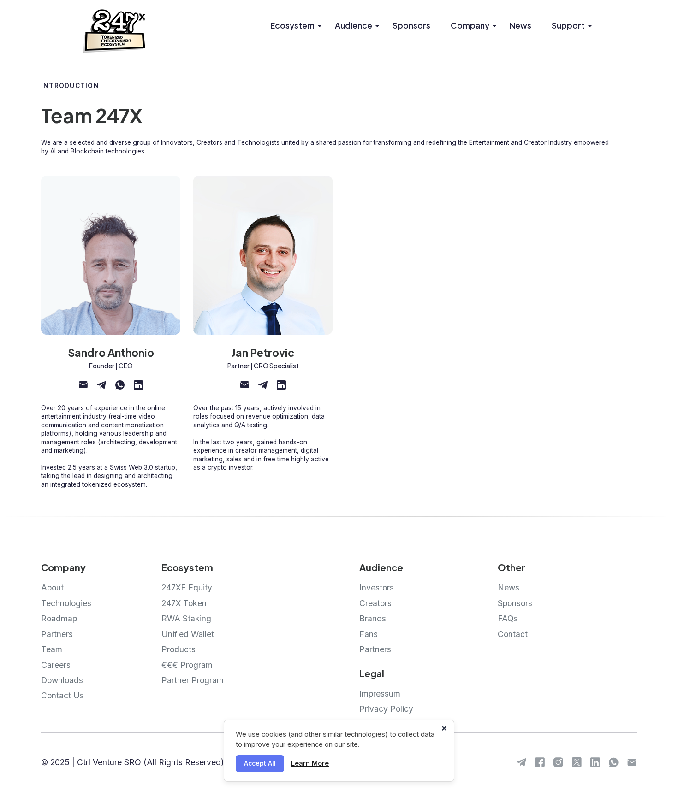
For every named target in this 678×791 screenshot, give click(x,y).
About (52, 587)
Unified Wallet (187, 634)
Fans (368, 634)
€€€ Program (187, 665)
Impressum (379, 693)
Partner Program (192, 680)
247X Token (184, 603)
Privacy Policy (386, 709)
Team (51, 649)
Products (178, 649)
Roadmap (59, 618)
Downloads (62, 680)
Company (470, 25)
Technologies (66, 603)
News (520, 25)
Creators (375, 603)
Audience (353, 25)
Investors (376, 587)
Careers (56, 665)
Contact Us (62, 695)
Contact (513, 634)
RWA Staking (186, 618)
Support (568, 25)
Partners (57, 634)
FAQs (508, 618)
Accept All (260, 763)
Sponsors (411, 25)
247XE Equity (186, 587)
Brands (372, 618)
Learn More (310, 763)
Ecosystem (292, 25)
